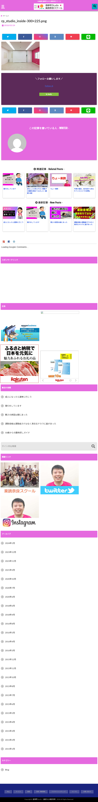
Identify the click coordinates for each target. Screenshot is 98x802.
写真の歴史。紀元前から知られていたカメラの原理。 (84, 190)
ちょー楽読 (54, 189)
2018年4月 (10, 615)
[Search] (93, 446)
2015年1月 (10, 749)
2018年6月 (10, 606)
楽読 (28, 791)
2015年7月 (10, 695)
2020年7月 (10, 588)
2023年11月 (10, 561)
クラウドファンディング (58, 791)
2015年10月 (10, 677)
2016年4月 (10, 642)
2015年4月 (10, 722)
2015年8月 (10, 686)
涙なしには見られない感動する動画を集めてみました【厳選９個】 (37, 191)
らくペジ (74, 791)
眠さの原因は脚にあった (59, 222)
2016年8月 (10, 624)
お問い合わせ (87, 791)
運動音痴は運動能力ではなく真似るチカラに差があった (84, 223)
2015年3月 (10, 731)
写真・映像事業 (40, 791)
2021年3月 (10, 570)
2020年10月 (10, 579)
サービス (18, 791)
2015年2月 (10, 740)
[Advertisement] (49, 283)
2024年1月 (10, 543)
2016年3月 (10, 651)
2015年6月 (10, 704)
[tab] (4, 241)
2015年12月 (10, 660)
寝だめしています (9, 189)
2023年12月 (10, 552)
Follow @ (49, 86)
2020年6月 (10, 597)
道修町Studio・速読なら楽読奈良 (44, 799)
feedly (49, 94)
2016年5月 (10, 633)
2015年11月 (10, 668)
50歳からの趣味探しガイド (17, 433)
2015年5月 (10, 713)
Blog (7, 770)
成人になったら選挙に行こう (13, 222)
